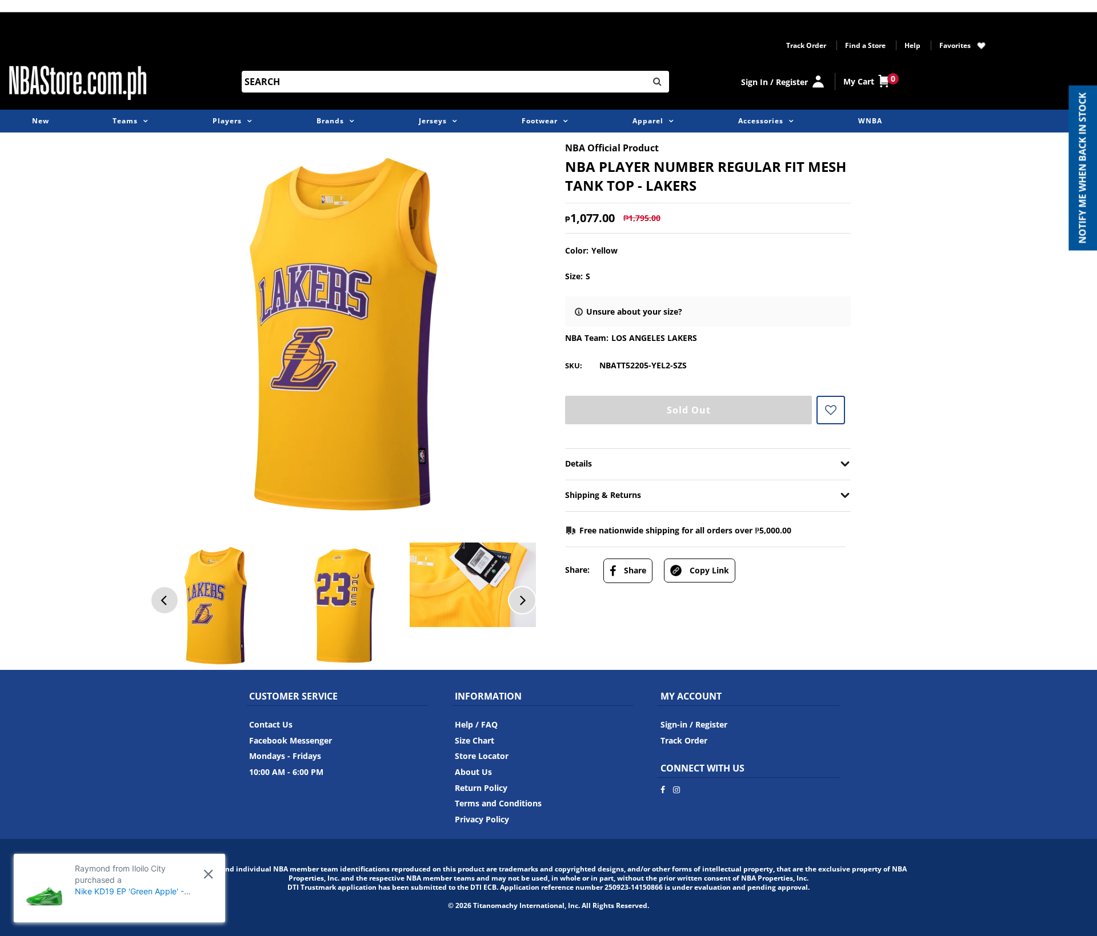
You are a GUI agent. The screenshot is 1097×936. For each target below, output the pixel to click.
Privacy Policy (482, 819)
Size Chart (474, 740)
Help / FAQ (476, 724)
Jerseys (433, 121)
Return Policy (481, 787)
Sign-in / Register (693, 724)
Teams (125, 121)
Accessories (760, 121)
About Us (473, 771)
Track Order (806, 45)
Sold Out (689, 410)
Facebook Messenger (290, 740)
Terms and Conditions (498, 803)
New (40, 121)
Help (912, 45)
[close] (208, 874)
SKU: (573, 365)
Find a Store (865, 45)
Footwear (540, 121)
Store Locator (482, 755)
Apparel (647, 121)
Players (227, 121)
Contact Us (271, 724)
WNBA (870, 121)
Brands (330, 121)
